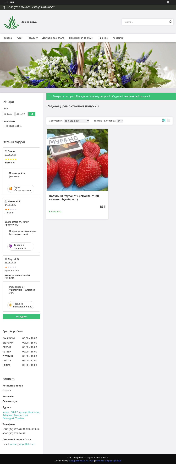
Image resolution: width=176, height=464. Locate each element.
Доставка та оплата (53, 37)
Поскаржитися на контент (81, 461)
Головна (7, 37)
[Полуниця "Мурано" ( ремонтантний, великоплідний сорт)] (77, 160)
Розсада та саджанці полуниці (93, 96)
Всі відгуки (21, 316)
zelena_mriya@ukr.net (22, 444)
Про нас (103, 37)
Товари (31, 37)
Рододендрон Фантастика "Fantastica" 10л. (22, 289)
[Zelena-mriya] (11, 21)
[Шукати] (170, 22)
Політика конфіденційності (108, 461)
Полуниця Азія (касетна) (17, 175)
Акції (19, 37)
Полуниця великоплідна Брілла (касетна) (22, 233)
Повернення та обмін (81, 37)
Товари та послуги (63, 96)
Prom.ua (104, 457)
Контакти (118, 37)
